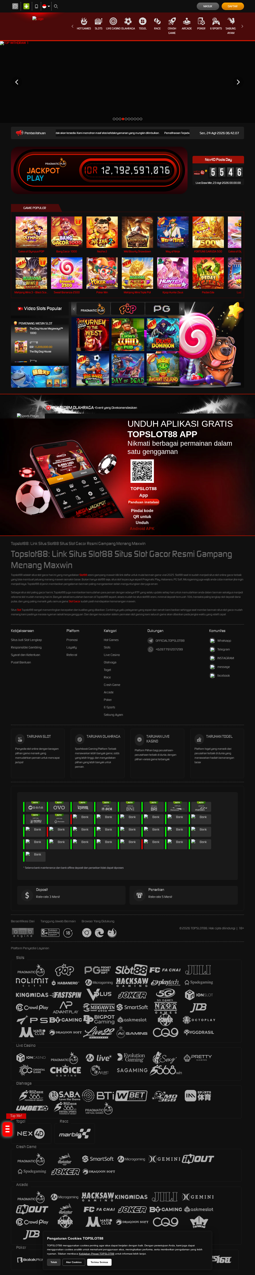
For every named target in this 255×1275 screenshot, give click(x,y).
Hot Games (84, 28)
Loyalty (71, 647)
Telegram (223, 649)
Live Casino (113, 28)
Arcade (187, 28)
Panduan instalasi (143, 502)
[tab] (93, 309)
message (223, 667)
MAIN (34, 232)
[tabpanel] (127, 82)
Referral (71, 655)
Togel (143, 28)
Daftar (233, 6)
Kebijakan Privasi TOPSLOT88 (96, 1253)
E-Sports (216, 28)
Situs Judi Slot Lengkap (26, 640)
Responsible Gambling (26, 647)
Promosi (72, 640)
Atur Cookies (74, 1262)
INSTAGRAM (225, 658)
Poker (201, 28)
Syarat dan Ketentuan (25, 655)
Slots (98, 28)
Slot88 (83, 575)
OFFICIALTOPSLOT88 (170, 640)
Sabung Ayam (231, 31)
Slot (19, 610)
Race (157, 28)
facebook (223, 675)
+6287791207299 (169, 649)
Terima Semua (99, 1262)
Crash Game (172, 31)
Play (35, 178)
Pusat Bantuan (21, 662)
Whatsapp (224, 640)
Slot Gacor (74, 601)
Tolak (54, 1262)
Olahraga (128, 28)
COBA (96, 329)
